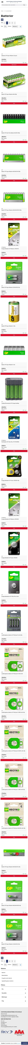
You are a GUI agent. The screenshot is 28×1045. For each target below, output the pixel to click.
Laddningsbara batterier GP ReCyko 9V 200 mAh (12, 673)
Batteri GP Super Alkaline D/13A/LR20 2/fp (11, 287)
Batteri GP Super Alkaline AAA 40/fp (9, 94)
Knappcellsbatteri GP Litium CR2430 (9, 557)
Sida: (2, 22)
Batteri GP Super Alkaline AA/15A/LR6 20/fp (11, 171)
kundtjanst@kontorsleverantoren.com (9, 1015)
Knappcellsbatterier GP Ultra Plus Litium (10, 596)
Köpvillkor (3, 1023)
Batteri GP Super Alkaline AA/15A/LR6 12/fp (11, 866)
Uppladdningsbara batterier (7, 980)
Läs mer (19, 1043)
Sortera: (9, 26)
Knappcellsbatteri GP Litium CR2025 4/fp (10, 480)
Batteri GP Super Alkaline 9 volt (8, 364)
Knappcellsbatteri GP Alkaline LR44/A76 (10, 248)
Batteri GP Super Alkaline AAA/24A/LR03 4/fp (11, 905)
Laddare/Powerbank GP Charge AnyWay (10, 403)
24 (5, 26)
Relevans (15, 26)
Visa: (2, 26)
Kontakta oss (4, 1022)
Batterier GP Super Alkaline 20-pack (9, 55)
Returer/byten (4, 1025)
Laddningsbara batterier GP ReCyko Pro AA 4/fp (12, 635)
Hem (2, 11)
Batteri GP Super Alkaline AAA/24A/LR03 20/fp (11, 210)
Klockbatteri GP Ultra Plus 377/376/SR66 (10, 441)
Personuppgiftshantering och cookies (9, 1026)
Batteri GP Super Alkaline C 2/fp (8, 326)
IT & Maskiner (7, 11)
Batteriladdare (5, 975)
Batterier (3, 972)
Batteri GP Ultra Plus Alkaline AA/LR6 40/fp (11, 132)
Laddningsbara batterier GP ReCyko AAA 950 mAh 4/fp (13, 828)
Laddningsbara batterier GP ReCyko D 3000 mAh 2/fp (13, 712)
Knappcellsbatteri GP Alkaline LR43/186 (10, 519)
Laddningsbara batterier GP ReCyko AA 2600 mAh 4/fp (13, 750)
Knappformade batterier (7, 978)
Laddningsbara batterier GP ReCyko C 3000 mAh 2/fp (13, 789)
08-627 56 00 (4, 1013)
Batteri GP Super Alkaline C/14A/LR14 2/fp (11, 944)
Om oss (2, 1020)
